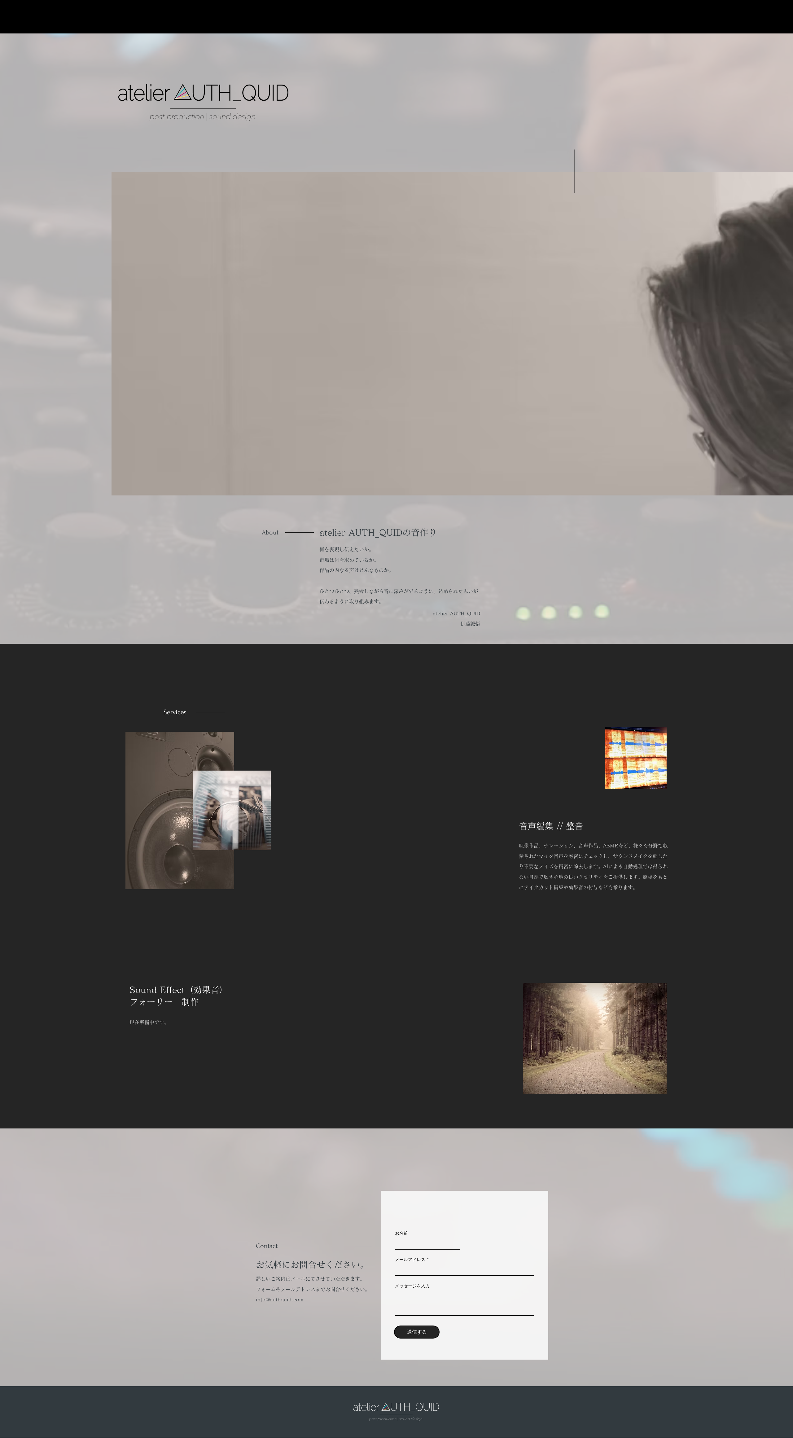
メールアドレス (410, 1259)
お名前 (401, 1233)
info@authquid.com (280, 1299)
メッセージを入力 (412, 1286)
